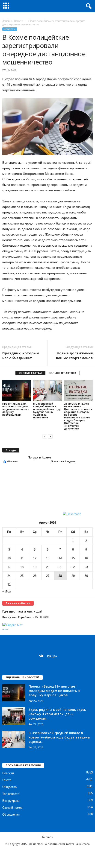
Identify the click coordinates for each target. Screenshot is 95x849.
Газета (6, 780)
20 (47, 567)
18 (22, 567)
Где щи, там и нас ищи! (22, 611)
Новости (18, 21)
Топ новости (10, 794)
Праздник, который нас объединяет (20, 355)
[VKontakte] (42, 656)
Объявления (11, 814)
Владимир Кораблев (16, 617)
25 (22, 576)
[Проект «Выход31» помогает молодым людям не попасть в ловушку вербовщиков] (16, 390)
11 (22, 558)
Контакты (47, 837)
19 (34, 567)
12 (34, 558)
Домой (6, 21)
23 (86, 567)
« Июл (6, 591)
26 (34, 576)
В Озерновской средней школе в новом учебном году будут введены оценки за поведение (47, 410)
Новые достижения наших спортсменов (74, 355)
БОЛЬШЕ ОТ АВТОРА (62, 373)
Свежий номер (12, 807)
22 (73, 567)
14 (60, 558)
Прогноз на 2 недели (63, 461)
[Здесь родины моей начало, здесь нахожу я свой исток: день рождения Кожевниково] (13, 716)
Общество (9, 787)
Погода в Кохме (39, 457)
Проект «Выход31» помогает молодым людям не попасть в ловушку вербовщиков (15, 409)
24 (9, 576)
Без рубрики (10, 800)
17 (9, 567)
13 (47, 558)
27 (47, 576)
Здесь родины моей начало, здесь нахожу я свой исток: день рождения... (57, 714)
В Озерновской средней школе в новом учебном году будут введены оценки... (59, 737)
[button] (88, 6)
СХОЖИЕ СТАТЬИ (30, 373)
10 (9, 558)
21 (60, 567)
